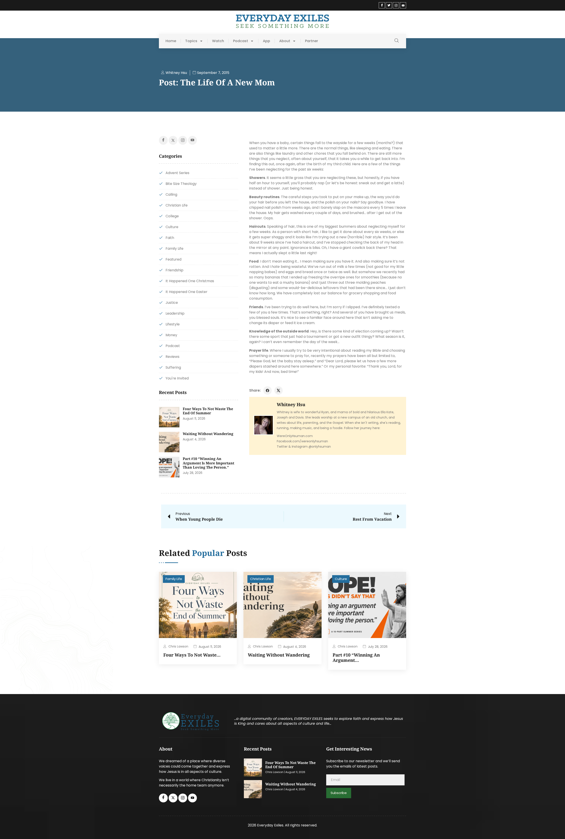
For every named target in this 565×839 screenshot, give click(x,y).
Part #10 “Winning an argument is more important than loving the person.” (208, 463)
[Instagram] (396, 5)
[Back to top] (555, 829)
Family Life (174, 578)
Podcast (240, 41)
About (284, 41)
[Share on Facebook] (267, 390)
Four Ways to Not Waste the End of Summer (208, 411)
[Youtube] (403, 5)
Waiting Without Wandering (208, 433)
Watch (218, 41)
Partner (311, 41)
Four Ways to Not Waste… (191, 655)
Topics (191, 41)
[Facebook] (382, 5)
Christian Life (260, 578)
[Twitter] (389, 5)
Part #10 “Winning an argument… (356, 657)
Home (171, 41)
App (266, 41)
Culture (341, 578)
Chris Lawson (178, 646)
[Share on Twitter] (278, 390)
